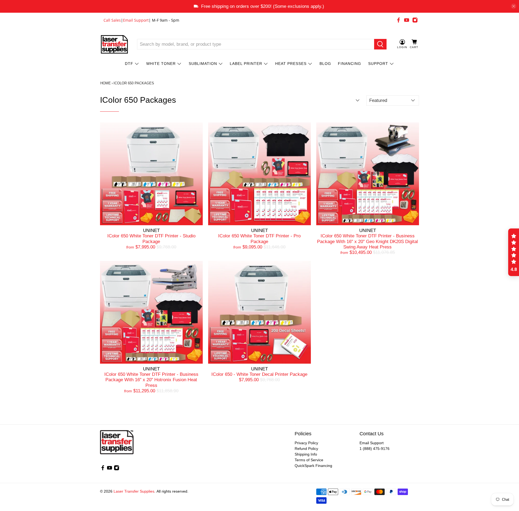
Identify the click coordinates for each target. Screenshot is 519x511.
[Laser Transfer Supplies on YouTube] (406, 20)
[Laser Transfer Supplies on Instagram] (415, 20)
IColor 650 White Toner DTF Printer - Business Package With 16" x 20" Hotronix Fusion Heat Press (151, 380)
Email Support (136, 20)
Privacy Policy (306, 443)
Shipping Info (306, 454)
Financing (349, 63)
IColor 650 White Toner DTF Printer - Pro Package (259, 238)
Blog (325, 63)
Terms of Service (309, 460)
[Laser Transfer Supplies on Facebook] (398, 20)
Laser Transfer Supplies (134, 491)
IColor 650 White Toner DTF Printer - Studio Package (151, 238)
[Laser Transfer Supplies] (114, 44)
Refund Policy (306, 448)
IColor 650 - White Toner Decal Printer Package (259, 374)
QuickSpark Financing (313, 465)
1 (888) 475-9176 (375, 448)
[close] (513, 6)
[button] (513, 252)
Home (105, 83)
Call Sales (112, 20)
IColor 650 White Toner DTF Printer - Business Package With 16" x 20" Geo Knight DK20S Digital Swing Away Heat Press (367, 241)
